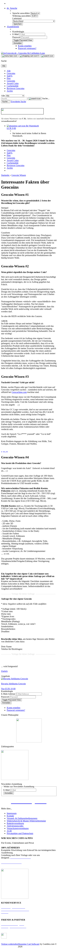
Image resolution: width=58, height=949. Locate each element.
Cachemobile (12, 86)
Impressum (11, 813)
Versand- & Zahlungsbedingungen (22, 818)
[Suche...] (35, 98)
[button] (12, 8)
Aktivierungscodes (15, 826)
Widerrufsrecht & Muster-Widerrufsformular (26, 821)
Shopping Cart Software (28, 944)
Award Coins (13, 83)
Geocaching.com (19, 392)
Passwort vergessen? (27, 48)
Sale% (9, 76)
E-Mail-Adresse (8, 694)
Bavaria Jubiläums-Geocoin (13, 683)
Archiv (10, 91)
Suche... (45, 98)
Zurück (4, 671)
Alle (9, 71)
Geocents (11, 81)
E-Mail (15, 34)
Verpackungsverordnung (18, 828)
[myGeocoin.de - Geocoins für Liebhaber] (23, 53)
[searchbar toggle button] (47, 55)
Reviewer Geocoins (15, 88)
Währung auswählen (21, 16)
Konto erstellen (25, 46)
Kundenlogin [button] (13, 26)
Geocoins (11, 73)
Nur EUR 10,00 (8, 689)
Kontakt (10, 816)
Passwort (16, 37)
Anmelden (6, 703)
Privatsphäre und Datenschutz (20, 833)
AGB (9, 831)
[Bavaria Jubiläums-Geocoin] (14, 678)
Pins (9, 78)
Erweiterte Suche (18, 101)
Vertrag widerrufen (9, 944)
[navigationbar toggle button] (9, 55)
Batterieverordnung (15, 823)
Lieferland (17, 18)
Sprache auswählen (21, 13)
